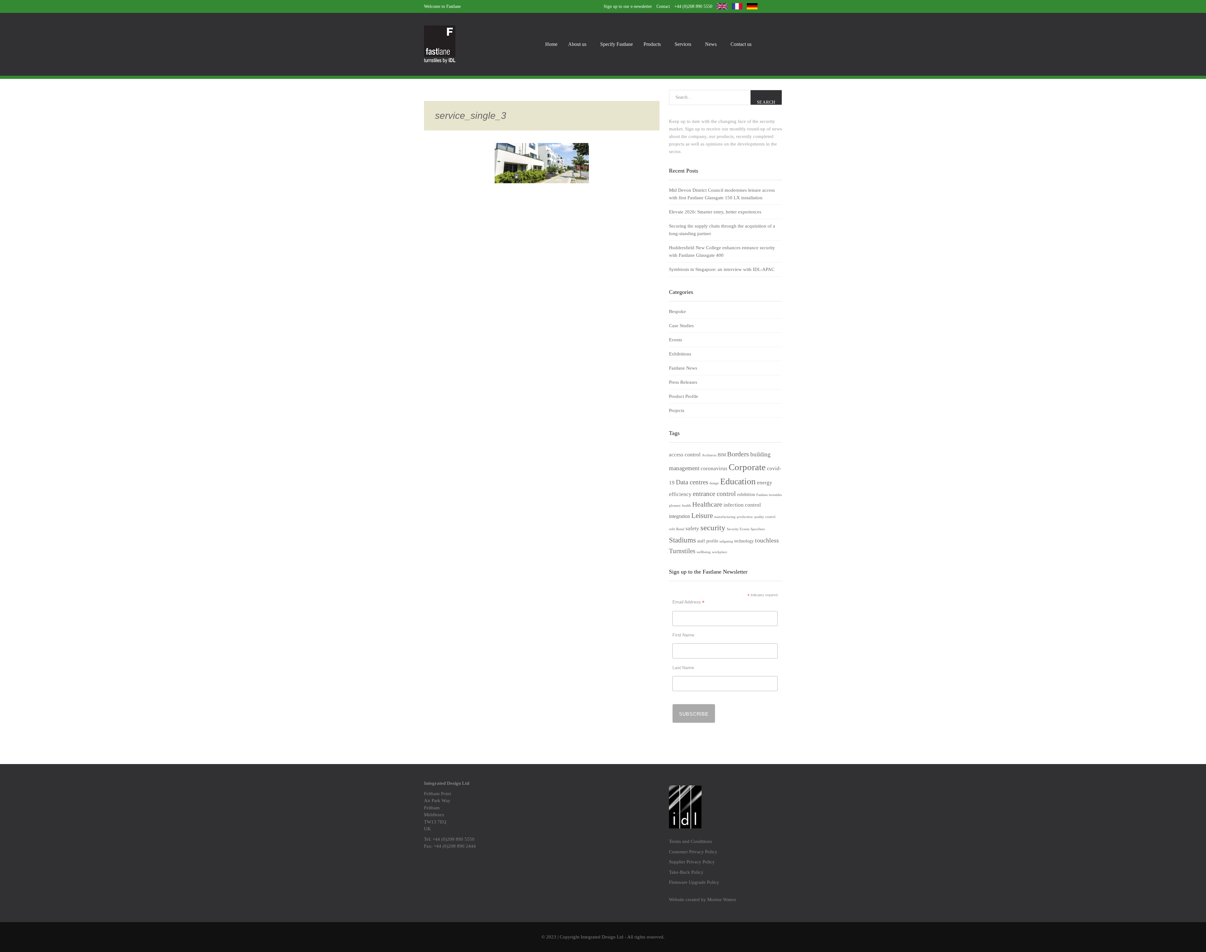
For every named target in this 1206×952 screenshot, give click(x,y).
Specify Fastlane (616, 44)
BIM (722, 455)
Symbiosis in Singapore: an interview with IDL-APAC (721, 269)
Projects (676, 410)
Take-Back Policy (686, 872)
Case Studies (681, 325)
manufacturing (725, 517)
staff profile (707, 541)
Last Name (683, 667)
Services (683, 44)
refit (672, 529)
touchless (767, 540)
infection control (742, 505)
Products (652, 44)
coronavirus (714, 468)
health (686, 505)
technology (744, 541)
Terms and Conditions (690, 841)
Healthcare (707, 504)
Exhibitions (680, 353)
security (712, 527)
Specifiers (758, 529)
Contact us (741, 44)
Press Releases (683, 382)
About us (577, 44)
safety (692, 528)
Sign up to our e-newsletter (628, 6)
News (711, 44)
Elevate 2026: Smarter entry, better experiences (715, 211)
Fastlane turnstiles (769, 495)
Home (551, 44)
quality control (764, 517)
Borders (738, 454)
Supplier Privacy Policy (692, 861)
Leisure (702, 515)
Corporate (747, 467)
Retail (680, 529)
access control (685, 455)
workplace (719, 552)
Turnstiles (682, 551)
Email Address (688, 602)
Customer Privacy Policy (693, 851)
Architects (709, 455)
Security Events (738, 529)
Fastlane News (683, 368)
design (714, 483)
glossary (675, 505)
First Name (683, 634)
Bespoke (677, 311)
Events (675, 339)
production (745, 517)
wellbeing (704, 552)
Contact (663, 6)
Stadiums (682, 540)
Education (738, 481)
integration (679, 516)
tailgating (726, 541)
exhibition (746, 494)
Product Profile (683, 396)
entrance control (714, 493)
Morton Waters (721, 899)
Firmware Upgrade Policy (694, 882)
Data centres (692, 482)
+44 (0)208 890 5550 (693, 6)
